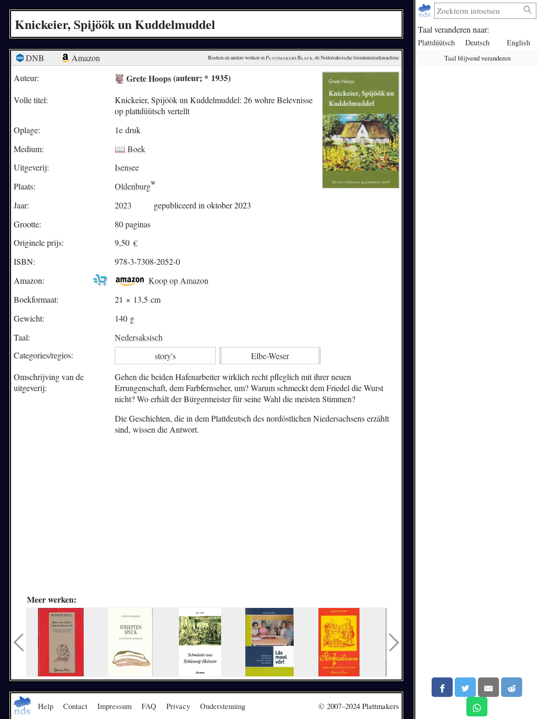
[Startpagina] (425, 11)
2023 (123, 205)
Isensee (127, 167)
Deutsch (477, 42)
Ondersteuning (222, 706)
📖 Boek (130, 148)
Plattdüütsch (436, 42)
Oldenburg (133, 186)
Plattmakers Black (289, 57)
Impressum (114, 706)
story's (165, 355)
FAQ (149, 706)
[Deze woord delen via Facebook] (442, 687)
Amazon (84, 57)
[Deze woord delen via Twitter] (465, 687)
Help (45, 706)
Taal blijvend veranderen (477, 58)
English (518, 42)
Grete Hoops (148, 78)
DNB (34, 57)
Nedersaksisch (139, 337)
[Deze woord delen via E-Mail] (488, 687)
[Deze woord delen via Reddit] (511, 687)
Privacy (178, 706)
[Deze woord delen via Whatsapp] (476, 706)
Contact (75, 706)
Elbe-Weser (270, 355)
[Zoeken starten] (528, 10)
